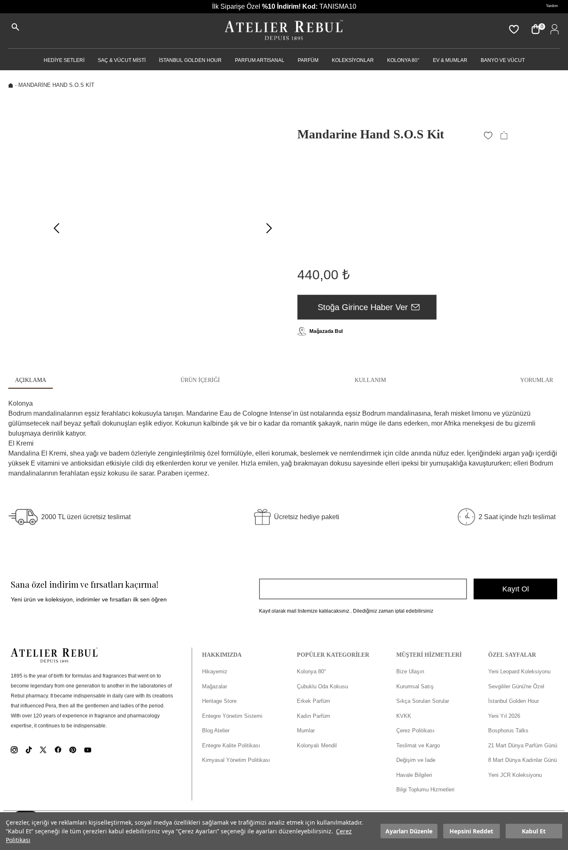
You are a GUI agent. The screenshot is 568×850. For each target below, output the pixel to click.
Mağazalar (214, 686)
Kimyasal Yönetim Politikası (236, 760)
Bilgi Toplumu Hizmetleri (425, 789)
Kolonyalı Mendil (317, 745)
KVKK (403, 716)
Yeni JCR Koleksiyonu (515, 775)
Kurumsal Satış (415, 686)
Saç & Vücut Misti (122, 60)
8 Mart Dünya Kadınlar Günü (522, 760)
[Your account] (553, 29)
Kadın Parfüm (313, 716)
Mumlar (306, 730)
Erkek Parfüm (313, 701)
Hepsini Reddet (471, 831)
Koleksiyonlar (353, 60)
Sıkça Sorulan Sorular (422, 701)
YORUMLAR (536, 380)
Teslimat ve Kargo (418, 745)
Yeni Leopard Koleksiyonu (519, 671)
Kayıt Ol (515, 589)
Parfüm (308, 60)
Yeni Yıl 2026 (504, 716)
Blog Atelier (216, 730)
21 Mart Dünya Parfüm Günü (522, 745)
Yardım (552, 6)
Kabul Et (534, 831)
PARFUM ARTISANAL (259, 60)
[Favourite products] (513, 29)
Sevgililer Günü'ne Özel (516, 686)
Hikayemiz (214, 671)
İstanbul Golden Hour (513, 701)
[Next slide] (269, 228)
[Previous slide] (56, 228)
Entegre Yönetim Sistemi (232, 716)
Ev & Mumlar (450, 60)
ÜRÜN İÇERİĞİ (200, 380)
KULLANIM (370, 380)
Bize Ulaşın (410, 671)
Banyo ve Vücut (503, 60)
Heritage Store (219, 701)
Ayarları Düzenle (408, 831)
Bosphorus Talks (508, 730)
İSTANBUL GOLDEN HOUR (190, 60)
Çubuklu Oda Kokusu (322, 686)
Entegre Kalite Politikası (231, 745)
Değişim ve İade (415, 760)
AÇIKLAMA (30, 380)
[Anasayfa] (284, 30)
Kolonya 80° (403, 60)
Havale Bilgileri (414, 775)
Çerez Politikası (415, 730)
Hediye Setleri (64, 60)
